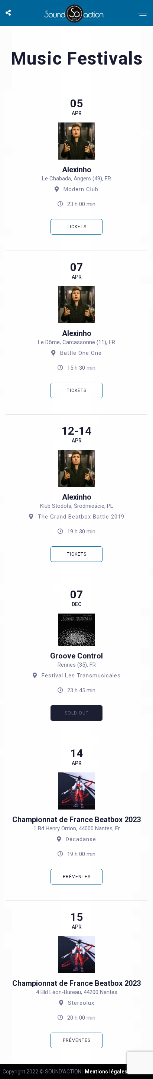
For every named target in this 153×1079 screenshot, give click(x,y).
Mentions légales (106, 1072)
